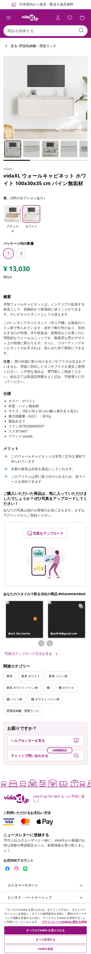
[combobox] (45, 30)
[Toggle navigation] (8, 18)
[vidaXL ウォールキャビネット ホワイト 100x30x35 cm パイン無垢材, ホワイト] (45, 97)
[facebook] (7, 868)
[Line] (25, 868)
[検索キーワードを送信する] (81, 30)
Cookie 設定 (45, 949)
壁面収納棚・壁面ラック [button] (23, 711)
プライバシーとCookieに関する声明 (64, 922)
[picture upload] (45, 562)
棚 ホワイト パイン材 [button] (45, 699)
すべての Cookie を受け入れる (45, 930)
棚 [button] (48, 688)
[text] (16, 269)
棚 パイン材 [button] (14, 699)
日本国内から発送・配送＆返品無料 (45, 4)
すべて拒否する (45, 939)
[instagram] (16, 868)
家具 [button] (9, 676)
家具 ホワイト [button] (30, 676)
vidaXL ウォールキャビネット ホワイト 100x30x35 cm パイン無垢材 (44, 179)
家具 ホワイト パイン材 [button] (22, 688)
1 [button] (9, 253)
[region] (45, 929)
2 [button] (21, 253)
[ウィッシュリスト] (69, 17)
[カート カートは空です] (82, 17)
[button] (12, 219)
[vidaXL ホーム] (29, 18)
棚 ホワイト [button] (66, 688)
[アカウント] (57, 17)
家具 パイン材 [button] (58, 676)
